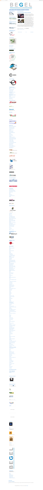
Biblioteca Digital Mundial (11, 263)
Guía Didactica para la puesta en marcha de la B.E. (12, 92)
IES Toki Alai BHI (10, 134)
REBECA (10, 196)
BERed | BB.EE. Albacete (11, 257)
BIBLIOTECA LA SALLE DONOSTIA (12, 126)
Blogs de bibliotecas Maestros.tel (12, 224)
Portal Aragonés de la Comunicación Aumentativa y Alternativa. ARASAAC (12, 347)
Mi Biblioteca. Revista (11, 329)
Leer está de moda (11, 319)
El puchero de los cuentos (11, 295)
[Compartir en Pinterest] (28, 28)
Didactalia (10, 287)
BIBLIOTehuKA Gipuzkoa (11, 269)
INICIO (9, 473)
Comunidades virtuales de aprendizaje (12, 281)
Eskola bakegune (10, 298)
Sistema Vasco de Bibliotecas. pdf (12, 357)
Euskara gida (10, 304)
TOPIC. (10, 365)
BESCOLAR (10, 259)
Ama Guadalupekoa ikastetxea (12, 216)
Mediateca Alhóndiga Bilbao (11, 328)
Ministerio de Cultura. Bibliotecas (12, 330)
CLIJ (9, 280)
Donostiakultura (10, 289)
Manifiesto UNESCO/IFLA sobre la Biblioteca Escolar (12, 94)
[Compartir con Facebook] (27, 28)
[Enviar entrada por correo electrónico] (24, 28)
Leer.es (10, 320)
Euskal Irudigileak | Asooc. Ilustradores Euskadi (11, 302)
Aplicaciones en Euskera (11, 250)
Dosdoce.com (10, 290)
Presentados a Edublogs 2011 (12, 371)
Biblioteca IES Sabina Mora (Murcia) (12, 218)
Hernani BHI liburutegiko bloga (12, 132)
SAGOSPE (10, 356)
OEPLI (9, 335)
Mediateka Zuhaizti (11, 144)
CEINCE (10, 276)
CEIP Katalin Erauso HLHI (11, 225)
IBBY (9, 312)
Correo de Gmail (10, 282)
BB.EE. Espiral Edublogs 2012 (12, 217)
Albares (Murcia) (10, 215)
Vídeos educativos (11, 366)
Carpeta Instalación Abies (11, 89)
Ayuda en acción (10, 253)
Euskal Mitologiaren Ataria (11, 303)
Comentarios (11, 445)
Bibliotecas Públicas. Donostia (12, 268)
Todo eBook (10, 362)
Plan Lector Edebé (11, 344)
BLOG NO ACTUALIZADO (11, 481)
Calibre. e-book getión (11, 273)
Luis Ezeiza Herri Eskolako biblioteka (12, 142)
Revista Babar (10, 354)
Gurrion (10, 227)
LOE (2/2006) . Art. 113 (11, 93)
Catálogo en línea (10, 275)
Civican (10, 278)
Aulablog (10, 252)
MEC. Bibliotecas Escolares (11, 327)
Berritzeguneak (10, 258)
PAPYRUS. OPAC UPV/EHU (12, 195)
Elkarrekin (10, 297)
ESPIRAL (10, 299)
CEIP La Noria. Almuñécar (11, 226)
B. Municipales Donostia (11, 189)
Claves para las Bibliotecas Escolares (12, 279)
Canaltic (10, 274)
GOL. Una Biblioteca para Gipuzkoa (12, 309)
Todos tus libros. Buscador (11, 363)
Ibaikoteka (10, 133)
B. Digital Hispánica (11, 254)
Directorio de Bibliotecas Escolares (12, 288)
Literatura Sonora (10, 326)
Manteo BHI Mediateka (11, 143)
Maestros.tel (10, 372)
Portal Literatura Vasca (11, 348)
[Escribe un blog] (26, 28)
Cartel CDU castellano (11, 90)
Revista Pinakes (10, 355)
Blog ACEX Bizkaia (11, 223)
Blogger (27, 485)
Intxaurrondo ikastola (11, 135)
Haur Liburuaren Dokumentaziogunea (12, 311)
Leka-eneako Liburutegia (11, 141)
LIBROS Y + (10, 474)
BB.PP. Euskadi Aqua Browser (12, 190)
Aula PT (10, 251)
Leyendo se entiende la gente (12, 321)
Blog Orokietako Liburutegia (11, 127)
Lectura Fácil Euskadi (11, 318)
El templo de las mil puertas (11, 296)
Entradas (11, 444)
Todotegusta (10, 364)
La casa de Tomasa (11, 317)
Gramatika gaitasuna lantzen (11, 310)
